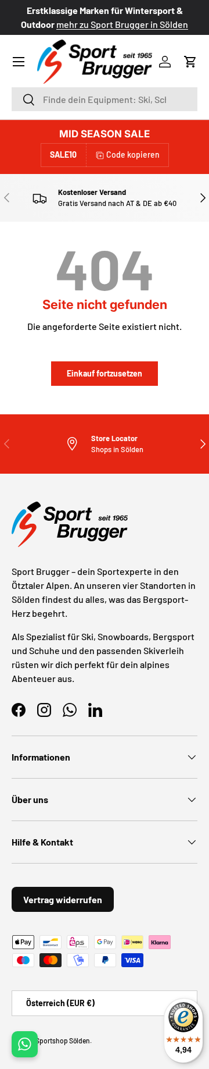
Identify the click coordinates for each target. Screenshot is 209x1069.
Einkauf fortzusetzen (104, 373)
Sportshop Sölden (62, 1040)
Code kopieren (133, 154)
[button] (190, 61)
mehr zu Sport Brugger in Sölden (122, 24)
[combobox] (104, 99)
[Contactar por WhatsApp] (25, 1044)
